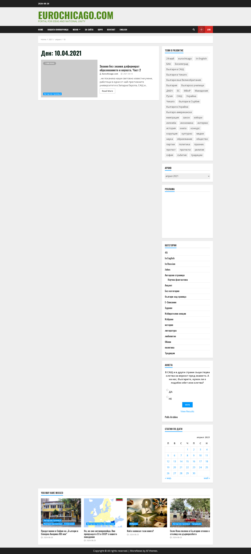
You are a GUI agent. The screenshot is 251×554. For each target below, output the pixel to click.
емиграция (172, 117)
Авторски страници (52, 94)
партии (170, 144)
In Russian (170, 264)
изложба (171, 122)
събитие (182, 155)
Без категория (172, 291)
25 (206, 467)
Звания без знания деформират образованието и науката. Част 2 (69, 78)
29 (187, 473)
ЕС (178, 90)
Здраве (168, 308)
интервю (202, 122)
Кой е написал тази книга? (147, 512)
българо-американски (179, 112)
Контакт (111, 29)
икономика (186, 122)
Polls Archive (171, 417)
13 (174, 461)
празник (199, 144)
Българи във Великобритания (183, 80)
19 (168, 467)
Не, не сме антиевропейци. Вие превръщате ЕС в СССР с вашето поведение (104, 512)
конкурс (195, 128)
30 (194, 473)
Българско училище (192, 85)
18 (206, 461)
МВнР (187, 90)
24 (200, 467)
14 (181, 461)
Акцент (168, 285)
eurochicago (185, 58)
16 (194, 461)
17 (200, 461)
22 (187, 467)
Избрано (169, 319)
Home (40, 29)
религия (199, 149)
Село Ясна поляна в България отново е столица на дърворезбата (190, 512)
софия (169, 155)
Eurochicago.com (75, 15)
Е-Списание (170, 302)
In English (201, 58)
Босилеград (181, 64)
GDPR (100, 29)
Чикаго (170, 101)
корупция (171, 133)
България (171, 85)
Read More (107, 91)
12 (168, 461)
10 (200, 455)
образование (184, 139)
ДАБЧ (169, 90)
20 (174, 467)
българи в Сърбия (189, 101)
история (171, 128)
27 (174, 473)
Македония (201, 90)
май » (207, 478)
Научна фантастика (178, 279)
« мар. (168, 478)
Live (209, 29)
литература (170, 330)
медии (200, 133)
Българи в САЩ (175, 69)
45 (166, 252)
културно (187, 133)
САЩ (179, 96)
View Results (187, 411)
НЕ (170, 398)
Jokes (167, 269)
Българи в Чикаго (176, 74)
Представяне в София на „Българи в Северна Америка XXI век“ (61, 512)
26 (168, 473)
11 (206, 455)
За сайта (89, 29)
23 (194, 467)
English (123, 29)
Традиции (170, 353)
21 (181, 467)
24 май (170, 58)
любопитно (170, 336)
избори (198, 117)
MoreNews (136, 550)
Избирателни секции (175, 313)
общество (202, 139)
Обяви (168, 342)
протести (185, 149)
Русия (169, 96)
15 (187, 461)
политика (184, 144)
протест (171, 149)
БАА (168, 64)
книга (183, 128)
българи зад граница (175, 296)
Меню (75, 29)
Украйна (191, 96)
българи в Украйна (177, 106)
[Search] (194, 29)
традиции (196, 155)
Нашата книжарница (57, 29)
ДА (170, 391)
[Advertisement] (186, 216)
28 (181, 473)
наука (169, 139)
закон (186, 117)
